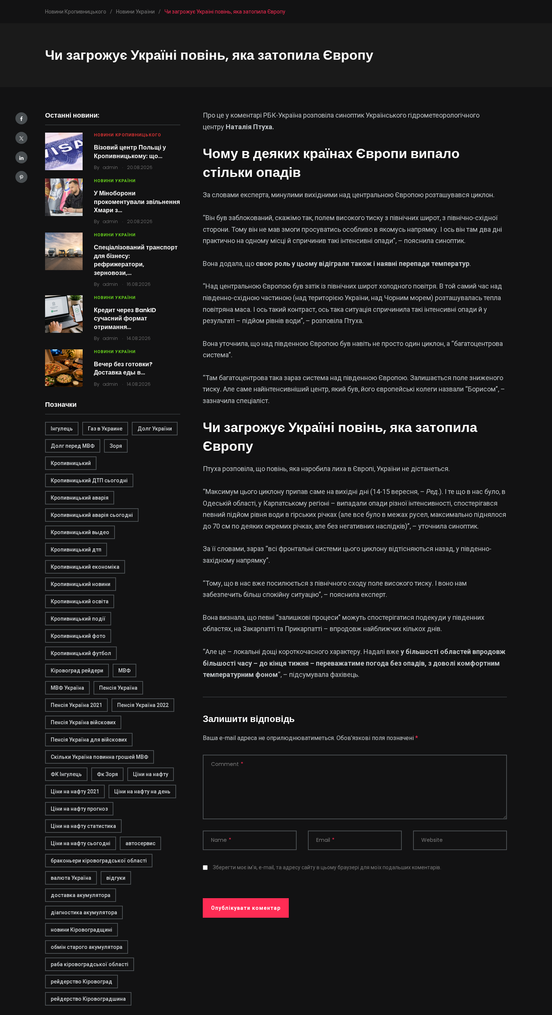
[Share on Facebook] (21, 118)
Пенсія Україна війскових (83, 722)
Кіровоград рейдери (77, 671)
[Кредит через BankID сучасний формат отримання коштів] (64, 314)
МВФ (124, 671)
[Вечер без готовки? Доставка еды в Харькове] (64, 368)
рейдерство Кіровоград (81, 982)
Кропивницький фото (78, 636)
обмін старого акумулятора (86, 947)
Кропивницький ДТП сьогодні (89, 480)
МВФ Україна (67, 688)
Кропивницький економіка (85, 567)
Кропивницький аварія (80, 498)
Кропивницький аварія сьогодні (92, 515)
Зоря (116, 446)
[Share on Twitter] (21, 138)
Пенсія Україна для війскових (89, 740)
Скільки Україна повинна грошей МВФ (99, 757)
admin (110, 167)
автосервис (140, 843)
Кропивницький (71, 463)
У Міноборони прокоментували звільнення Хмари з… (137, 201)
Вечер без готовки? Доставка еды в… (123, 368)
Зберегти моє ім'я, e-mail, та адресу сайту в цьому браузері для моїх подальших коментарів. (327, 867)
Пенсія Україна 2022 (143, 705)
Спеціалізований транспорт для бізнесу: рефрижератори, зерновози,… (136, 260)
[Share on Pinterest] (21, 177)
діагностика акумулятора (84, 912)
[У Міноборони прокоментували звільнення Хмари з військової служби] (64, 197)
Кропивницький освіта (80, 601)
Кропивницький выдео (80, 532)
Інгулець (62, 429)
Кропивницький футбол (81, 653)
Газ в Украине (105, 429)
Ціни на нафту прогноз (79, 809)
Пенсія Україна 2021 (76, 705)
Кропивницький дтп (76, 550)
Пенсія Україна (118, 688)
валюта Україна (71, 878)
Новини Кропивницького (127, 135)
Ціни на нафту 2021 (75, 791)
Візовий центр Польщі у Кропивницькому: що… (130, 151)
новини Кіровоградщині (81, 930)
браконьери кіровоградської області (99, 861)
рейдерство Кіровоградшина (88, 999)
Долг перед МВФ (73, 446)
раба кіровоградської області (89, 964)
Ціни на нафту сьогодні (80, 843)
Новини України (115, 180)
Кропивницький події (78, 619)
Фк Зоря (107, 774)
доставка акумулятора (80, 895)
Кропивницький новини (80, 584)
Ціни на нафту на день (142, 791)
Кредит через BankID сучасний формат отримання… (125, 318)
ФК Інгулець (66, 774)
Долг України (154, 429)
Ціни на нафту (150, 774)
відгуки (115, 878)
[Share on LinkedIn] (21, 157)
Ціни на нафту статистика (83, 826)
